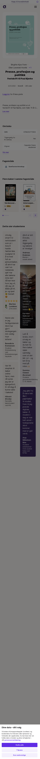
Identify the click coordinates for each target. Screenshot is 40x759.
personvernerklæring (12, 740)
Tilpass (19, 750)
